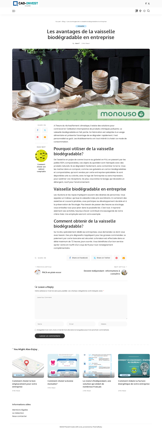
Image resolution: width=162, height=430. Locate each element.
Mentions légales (20, 409)
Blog (63, 21)
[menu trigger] (15, 10)
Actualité (81, 26)
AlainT (77, 43)
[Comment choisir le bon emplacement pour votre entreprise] (28, 366)
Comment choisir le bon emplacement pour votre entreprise (24, 384)
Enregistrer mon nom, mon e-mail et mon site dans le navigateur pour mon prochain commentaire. (73, 330)
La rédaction (18, 413)
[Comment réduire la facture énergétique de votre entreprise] (134, 366)
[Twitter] (149, 3)
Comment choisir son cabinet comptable (41, 168)
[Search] (148, 10)
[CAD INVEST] (25, 4)
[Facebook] (146, 3)
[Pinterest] (37, 137)
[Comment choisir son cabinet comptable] (41, 156)
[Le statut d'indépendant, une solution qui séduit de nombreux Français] (99, 366)
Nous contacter (19, 416)
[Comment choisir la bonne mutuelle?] (63, 366)
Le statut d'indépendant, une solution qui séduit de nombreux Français (97, 384)
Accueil (58, 21)
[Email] (45, 137)
